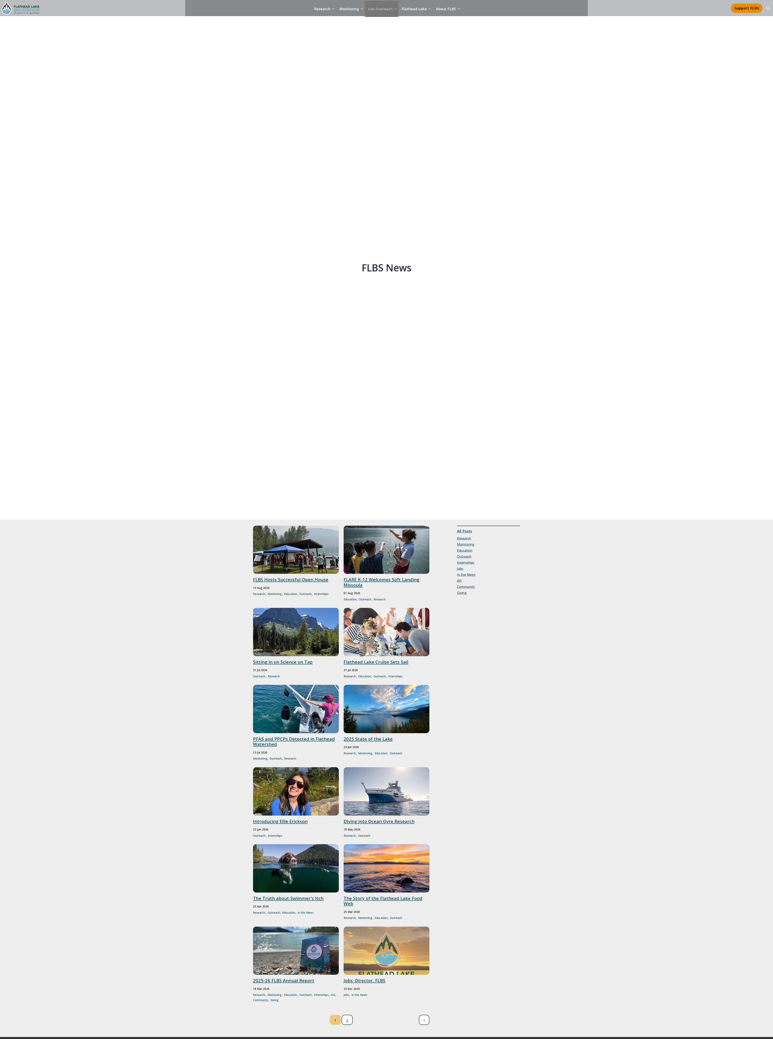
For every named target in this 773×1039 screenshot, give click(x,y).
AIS (333, 995)
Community (260, 1000)
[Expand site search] (768, 8)
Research (322, 8)
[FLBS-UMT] (20, 8)
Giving (275, 1000)
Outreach (305, 594)
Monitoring (349, 8)
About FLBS (446, 8)
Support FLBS (747, 7)
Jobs (346, 995)
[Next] (424, 1020)
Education (290, 594)
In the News (305, 912)
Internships (321, 594)
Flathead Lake (414, 8)
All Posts (464, 531)
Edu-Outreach (380, 8)
